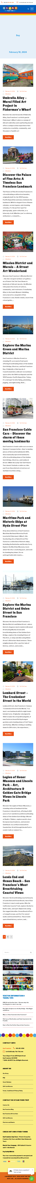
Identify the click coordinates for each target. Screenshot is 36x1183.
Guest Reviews (7, 1082)
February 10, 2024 (10, 91)
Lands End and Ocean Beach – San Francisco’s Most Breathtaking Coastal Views (16, 884)
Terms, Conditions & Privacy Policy (13, 1090)
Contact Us (6, 1105)
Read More (8, 137)
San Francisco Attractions (10, 1113)
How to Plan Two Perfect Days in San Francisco (16, 1025)
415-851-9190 (11, 2)
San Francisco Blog (8, 1109)
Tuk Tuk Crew (23, 91)
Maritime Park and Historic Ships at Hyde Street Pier (16, 521)
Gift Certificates (8, 1086)
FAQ (4, 1077)
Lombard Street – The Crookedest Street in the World (17, 697)
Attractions (8, 94)
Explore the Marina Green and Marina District (17, 349)
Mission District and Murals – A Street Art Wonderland (18, 267)
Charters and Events (9, 1122)
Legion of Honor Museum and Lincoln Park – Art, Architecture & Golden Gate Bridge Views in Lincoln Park (18, 788)
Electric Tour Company (9, 1145)
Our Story (5, 1073)
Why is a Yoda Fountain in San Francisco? (15, 1014)
